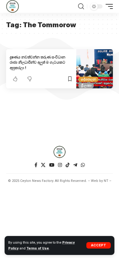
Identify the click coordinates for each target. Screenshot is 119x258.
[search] (81, 6)
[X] (43, 165)
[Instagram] (59, 165)
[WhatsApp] (82, 165)
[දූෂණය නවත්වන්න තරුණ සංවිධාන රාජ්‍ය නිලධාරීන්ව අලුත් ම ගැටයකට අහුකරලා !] (94, 68)
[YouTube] (52, 165)
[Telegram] (75, 165)
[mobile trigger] (108, 6)
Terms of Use (38, 248)
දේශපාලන (88, 79)
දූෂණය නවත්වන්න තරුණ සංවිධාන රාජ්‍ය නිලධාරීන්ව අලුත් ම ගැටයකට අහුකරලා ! (37, 62)
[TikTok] (67, 165)
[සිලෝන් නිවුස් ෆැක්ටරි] (12, 6)
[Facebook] (36, 165)
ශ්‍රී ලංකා (86, 85)
